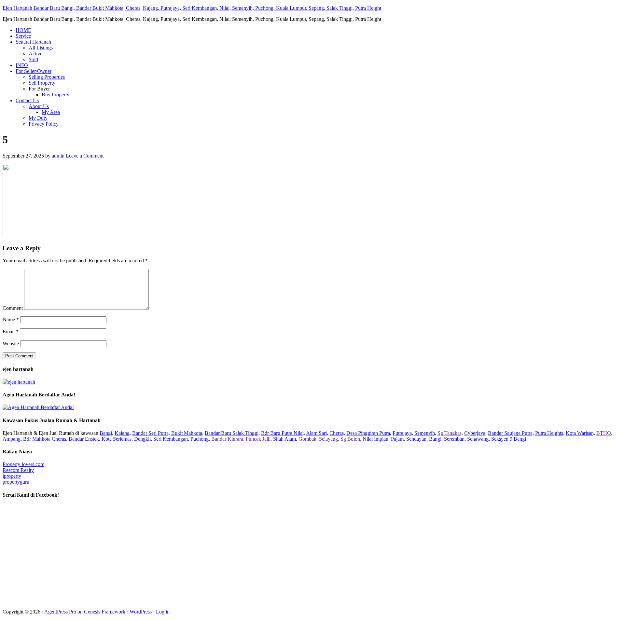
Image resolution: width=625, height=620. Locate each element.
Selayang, (329, 439)
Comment (13, 308)
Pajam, (398, 439)
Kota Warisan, (580, 433)
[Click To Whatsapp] (38, 407)
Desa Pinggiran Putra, (368, 433)
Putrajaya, (403, 433)
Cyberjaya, (475, 433)
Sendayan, (417, 439)
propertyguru (16, 482)
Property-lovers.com (23, 464)
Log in (163, 611)
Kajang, (123, 433)
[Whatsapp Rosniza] (19, 382)
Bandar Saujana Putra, (511, 433)
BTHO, (604, 433)
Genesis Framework (104, 611)
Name (11, 319)
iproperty (12, 476)
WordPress (141, 611)
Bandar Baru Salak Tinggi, (232, 433)
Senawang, (478, 439)
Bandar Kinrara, (227, 439)
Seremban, (455, 439)
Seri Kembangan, (171, 439)
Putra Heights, (549, 433)
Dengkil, (143, 439)
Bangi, (106, 433)
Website (11, 343)
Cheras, (337, 433)
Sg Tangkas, (450, 433)
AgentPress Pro (60, 611)
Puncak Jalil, (259, 439)
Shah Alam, (285, 439)
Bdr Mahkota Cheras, (45, 439)
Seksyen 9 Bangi (508, 439)
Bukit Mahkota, (187, 433)
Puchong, (200, 439)
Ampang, (12, 439)
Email (11, 331)
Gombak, (308, 439)
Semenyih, (425, 433)
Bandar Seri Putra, (151, 433)
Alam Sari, (317, 433)
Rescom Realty (18, 470)
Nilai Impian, (376, 439)
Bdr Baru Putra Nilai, (283, 433)
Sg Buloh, (350, 439)
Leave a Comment (85, 155)
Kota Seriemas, (117, 439)
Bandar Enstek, (84, 439)
